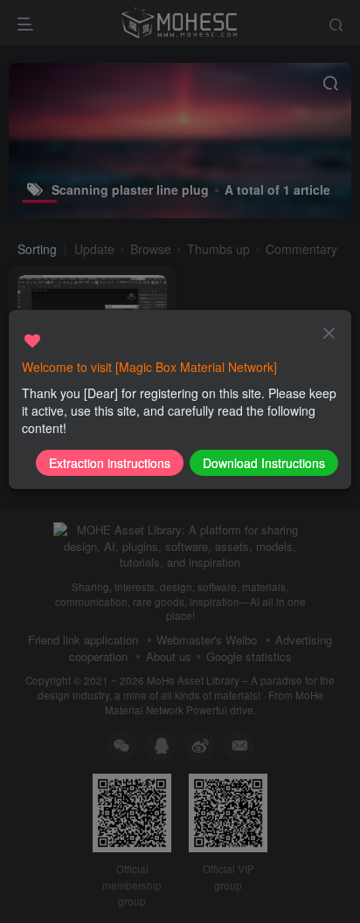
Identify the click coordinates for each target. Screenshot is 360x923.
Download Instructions (264, 463)
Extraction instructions (109, 463)
